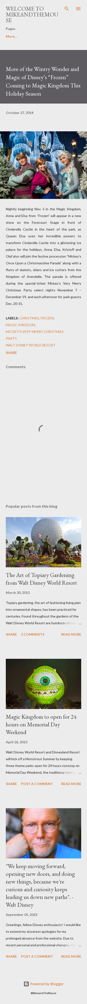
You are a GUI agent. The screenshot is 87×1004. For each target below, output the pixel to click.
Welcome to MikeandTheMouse (32, 14)
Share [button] (11, 353)
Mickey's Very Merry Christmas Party (35, 335)
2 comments (32, 634)
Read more (71, 634)
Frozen (47, 318)
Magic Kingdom (20, 325)
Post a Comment (37, 784)
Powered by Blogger (46, 984)
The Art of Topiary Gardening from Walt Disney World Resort (41, 578)
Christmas (29, 318)
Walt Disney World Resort (31, 345)
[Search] (67, 9)
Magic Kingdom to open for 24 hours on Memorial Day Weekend (41, 724)
